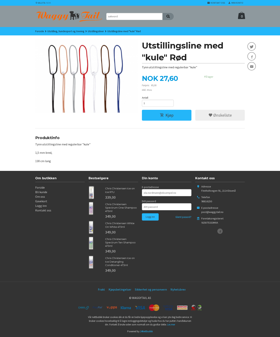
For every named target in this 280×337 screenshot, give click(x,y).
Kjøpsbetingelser (120, 289)
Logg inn (41, 206)
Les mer (171, 324)
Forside (39, 31)
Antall (145, 97)
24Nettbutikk (146, 331)
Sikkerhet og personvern (151, 289)
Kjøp (170, 115)
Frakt (101, 289)
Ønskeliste (222, 115)
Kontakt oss (43, 210)
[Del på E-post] (251, 66)
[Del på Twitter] (251, 46)
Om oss (40, 196)
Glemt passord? (183, 217)
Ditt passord (149, 201)
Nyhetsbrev (178, 289)
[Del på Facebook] (251, 56)
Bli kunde (41, 192)
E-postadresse (150, 187)
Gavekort (41, 201)
